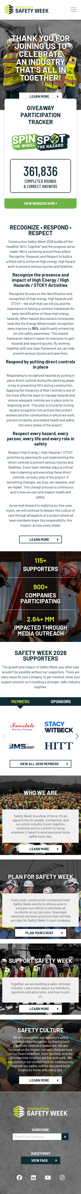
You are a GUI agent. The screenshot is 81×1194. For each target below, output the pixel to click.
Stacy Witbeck (59, 727)
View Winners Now (39, 203)
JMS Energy (22, 745)
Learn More (39, 96)
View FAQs (39, 1160)
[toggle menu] (73, 10)
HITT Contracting (59, 745)
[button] (77, 736)
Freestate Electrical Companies (22, 727)
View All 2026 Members (39, 764)
